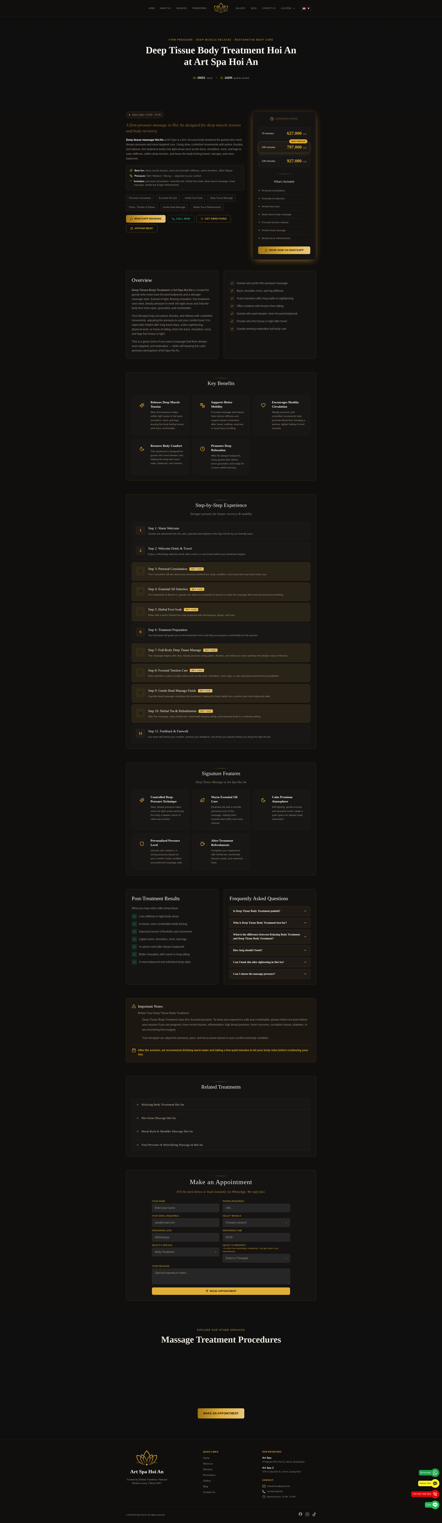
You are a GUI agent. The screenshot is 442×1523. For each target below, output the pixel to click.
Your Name (158, 1201)
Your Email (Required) (165, 1216)
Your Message (161, 1266)
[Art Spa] (221, 8)
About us (165, 8)
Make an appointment (221, 1413)
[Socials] (300, 1514)
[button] (270, 911)
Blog (254, 8)
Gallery (240, 8)
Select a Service (162, 1245)
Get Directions (216, 218)
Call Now (183, 218)
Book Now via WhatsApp (286, 250)
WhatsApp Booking (147, 218)
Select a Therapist (250, 1248)
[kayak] (146, 1493)
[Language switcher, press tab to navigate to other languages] (306, 8)
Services (181, 8)
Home (151, 8)
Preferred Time (232, 1230)
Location (286, 8)
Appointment (143, 228)
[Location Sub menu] (294, 8)
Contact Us (268, 8)
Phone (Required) (233, 1201)
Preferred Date (162, 1230)
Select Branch (232, 1216)
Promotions (199, 8)
